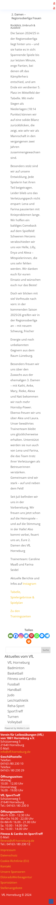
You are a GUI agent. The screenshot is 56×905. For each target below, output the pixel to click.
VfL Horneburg (18, 662)
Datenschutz (8, 855)
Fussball (13, 684)
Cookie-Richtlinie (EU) (14, 861)
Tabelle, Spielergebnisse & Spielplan (22, 597)
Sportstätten (8, 882)
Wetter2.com (23, 728)
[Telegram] (47, 635)
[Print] (28, 641)
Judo (10, 695)
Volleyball (14, 722)
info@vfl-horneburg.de (15, 752)
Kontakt (5, 866)
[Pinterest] (31, 635)
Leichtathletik (17, 700)
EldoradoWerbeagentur (16, 877)
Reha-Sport (15, 705)
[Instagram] (21, 635)
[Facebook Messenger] (42, 635)
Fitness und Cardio (21, 678)
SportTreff (15, 711)
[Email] (10, 635)
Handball (14, 689)
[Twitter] (26, 635)
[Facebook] (15, 635)
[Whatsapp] (36, 635)
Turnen (13, 716)
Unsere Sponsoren (12, 872)
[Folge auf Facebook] (51, 901)
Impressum (8, 850)
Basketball (15, 673)
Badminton (15, 668)
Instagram (29, 584)
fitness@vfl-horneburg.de (17, 841)
